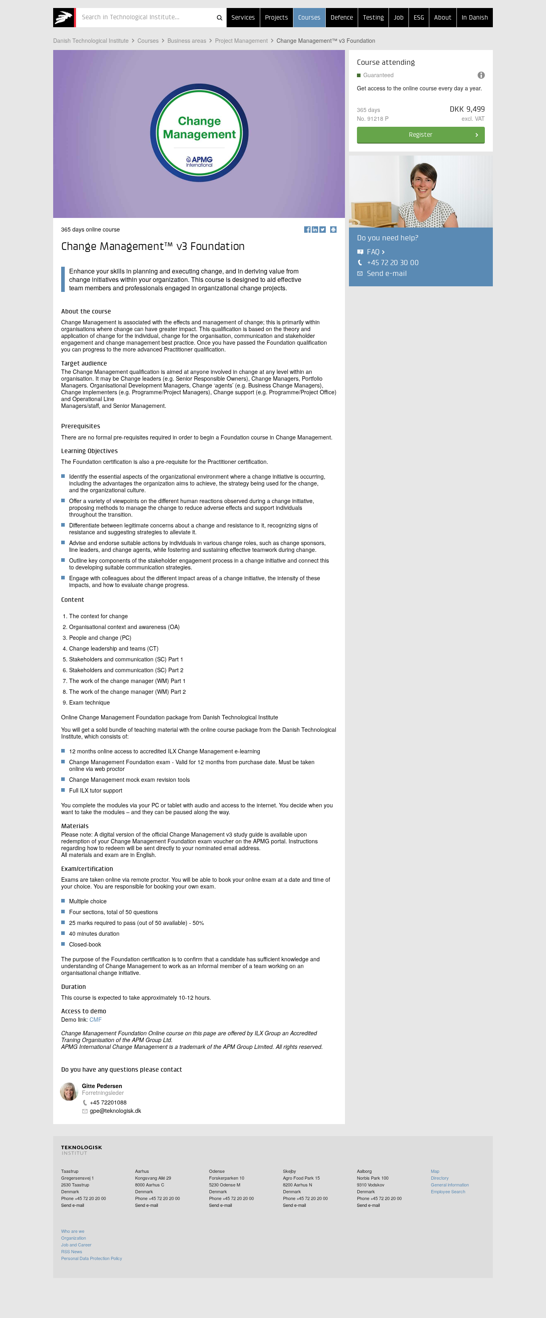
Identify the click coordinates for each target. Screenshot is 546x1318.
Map (435, 1171)
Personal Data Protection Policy (91, 1258)
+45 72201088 (108, 1102)
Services (243, 18)
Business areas (186, 40)
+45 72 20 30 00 (393, 263)
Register (420, 135)
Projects (276, 18)
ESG (419, 18)
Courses (309, 18)
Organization (73, 1237)
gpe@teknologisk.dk (115, 1110)
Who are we (72, 1231)
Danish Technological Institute (91, 40)
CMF (96, 1019)
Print (333, 229)
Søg (219, 17)
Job (399, 18)
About (443, 18)
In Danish (475, 18)
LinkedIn (315, 229)
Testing (373, 18)
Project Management (241, 40)
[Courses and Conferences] (64, 17)
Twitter (322, 229)
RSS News (71, 1251)
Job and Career (76, 1244)
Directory (440, 1177)
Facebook (307, 229)
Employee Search (448, 1191)
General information (450, 1184)
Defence (342, 18)
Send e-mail (387, 274)
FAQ (373, 252)
